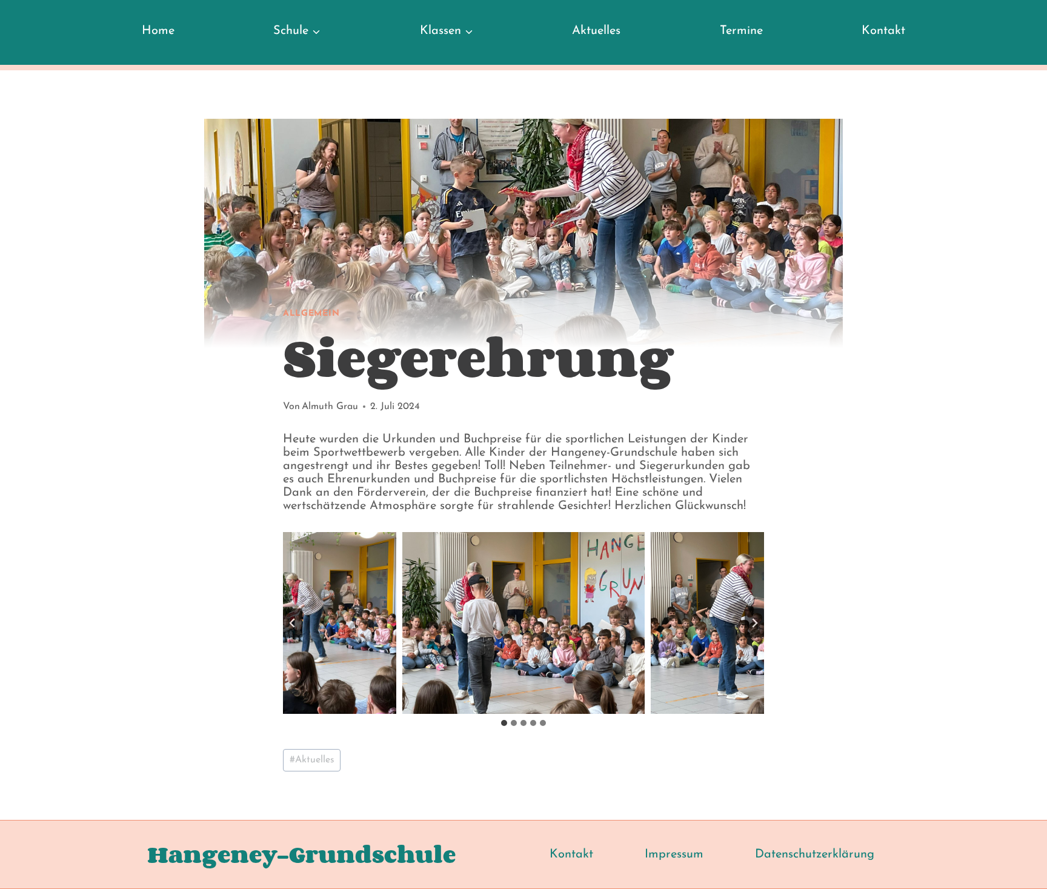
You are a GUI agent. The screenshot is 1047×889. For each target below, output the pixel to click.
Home (158, 31)
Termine (741, 31)
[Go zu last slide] (292, 623)
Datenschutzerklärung (814, 854)
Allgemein (311, 313)
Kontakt (883, 31)
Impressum (674, 854)
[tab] (504, 723)
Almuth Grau (330, 406)
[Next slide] (754, 623)
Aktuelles (596, 31)
